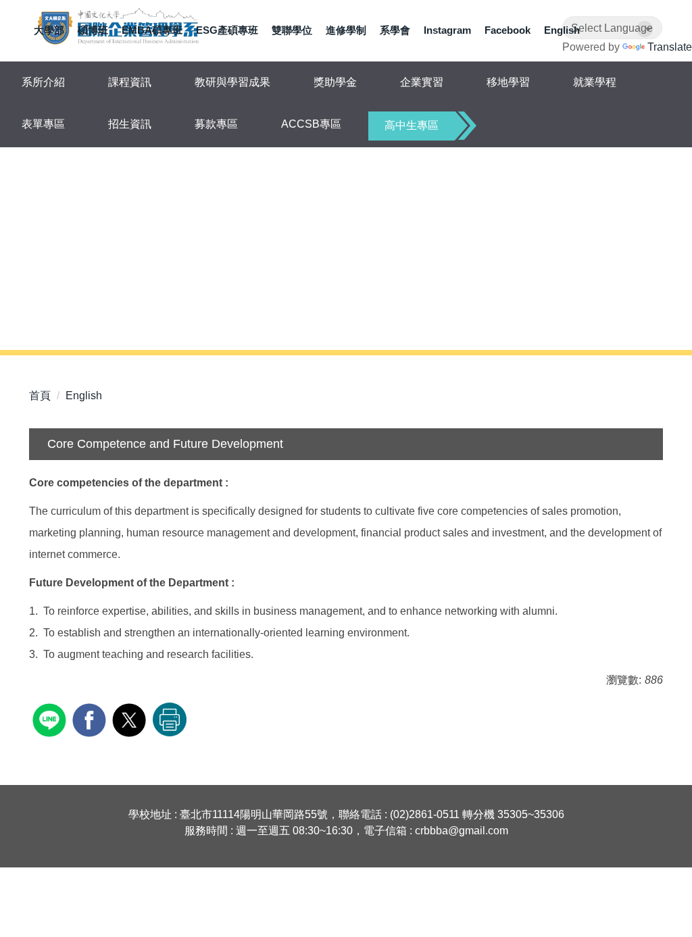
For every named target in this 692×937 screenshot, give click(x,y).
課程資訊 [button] (129, 82)
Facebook (507, 30)
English (562, 30)
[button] (33, 243)
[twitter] (130, 718)
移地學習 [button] (508, 82)
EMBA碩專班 (152, 30)
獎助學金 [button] (335, 82)
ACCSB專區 (311, 124)
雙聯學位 (292, 30)
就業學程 (594, 82)
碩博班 (93, 30)
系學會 (395, 30)
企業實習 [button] (421, 82)
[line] (51, 718)
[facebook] (90, 718)
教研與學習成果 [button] (232, 82)
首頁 (40, 395)
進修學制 (346, 30)
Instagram (447, 30)
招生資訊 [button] (129, 124)
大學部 (49, 30)
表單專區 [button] (43, 124)
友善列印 (170, 719)
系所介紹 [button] (43, 82)
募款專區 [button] (216, 124)
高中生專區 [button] (412, 125)
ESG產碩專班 (227, 30)
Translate (669, 47)
